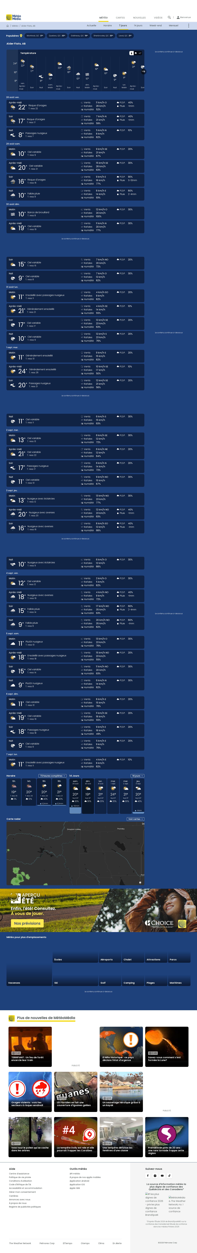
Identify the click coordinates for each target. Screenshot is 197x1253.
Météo (15, 25)
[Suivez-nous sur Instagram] (155, 1176)
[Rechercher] (169, 17)
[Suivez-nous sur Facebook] (147, 1176)
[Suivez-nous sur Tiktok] (169, 1176)
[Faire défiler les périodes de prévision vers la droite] (143, 71)
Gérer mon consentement (22, 1192)
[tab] (131, 53)
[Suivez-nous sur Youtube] (162, 1176)
